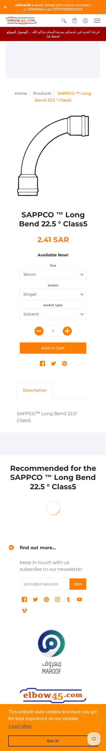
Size (53, 265)
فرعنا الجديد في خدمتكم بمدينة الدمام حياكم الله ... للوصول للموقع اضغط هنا (53, 34)
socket (53, 285)
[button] (5, 7)
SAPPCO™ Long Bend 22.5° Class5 (47, 417)
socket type (53, 305)
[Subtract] (39, 331)
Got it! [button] (53, 741)
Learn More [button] (20, 726)
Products (42, 93)
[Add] (67, 331)
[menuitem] (64, 20)
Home (21, 93)
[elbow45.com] (21, 20)
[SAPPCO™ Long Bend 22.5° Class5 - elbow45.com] (53, 155)
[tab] (35, 390)
